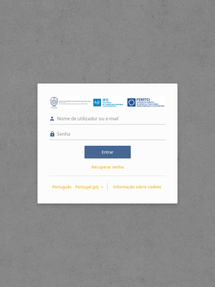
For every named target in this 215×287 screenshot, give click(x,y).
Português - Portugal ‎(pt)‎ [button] (76, 186)
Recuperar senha (108, 167)
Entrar (107, 152)
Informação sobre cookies (137, 186)
